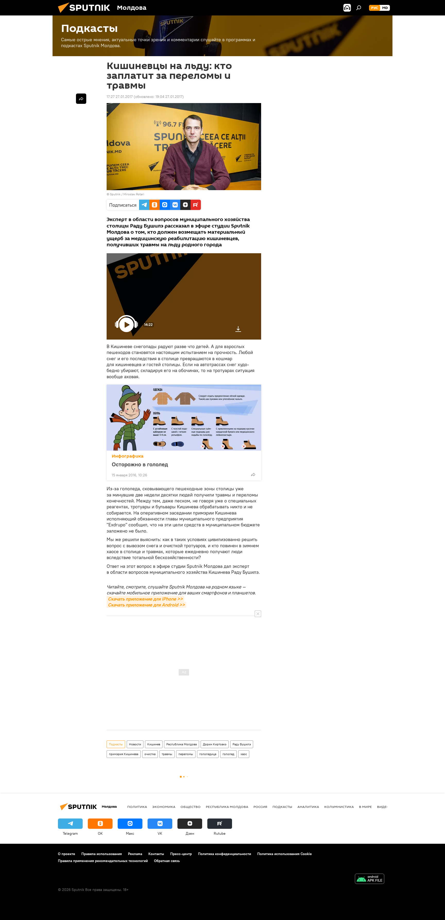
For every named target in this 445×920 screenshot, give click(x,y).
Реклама (135, 853)
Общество (191, 806)
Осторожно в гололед (140, 464)
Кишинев (153, 744)
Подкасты (116, 744)
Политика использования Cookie (284, 853)
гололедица (207, 754)
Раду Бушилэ (242, 744)
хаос (244, 754)
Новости (135, 744)
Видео (383, 806)
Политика (137, 806)
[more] (253, 474)
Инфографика (127, 456)
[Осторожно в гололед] (184, 418)
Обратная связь (167, 860)
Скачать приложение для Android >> (146, 605)
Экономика (163, 806)
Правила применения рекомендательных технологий (103, 860)
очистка (150, 754)
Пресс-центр (181, 853)
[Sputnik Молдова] (86, 14)
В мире (365, 806)
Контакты (156, 853)
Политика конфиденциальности (224, 853)
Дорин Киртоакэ (214, 744)
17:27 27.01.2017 (120, 96)
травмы (167, 754)
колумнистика (339, 806)
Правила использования (101, 853)
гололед (228, 754)
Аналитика (308, 806)
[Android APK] (369, 879)
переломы (185, 754)
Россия (260, 806)
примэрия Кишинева (123, 754)
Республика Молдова (181, 744)
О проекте (66, 853)
